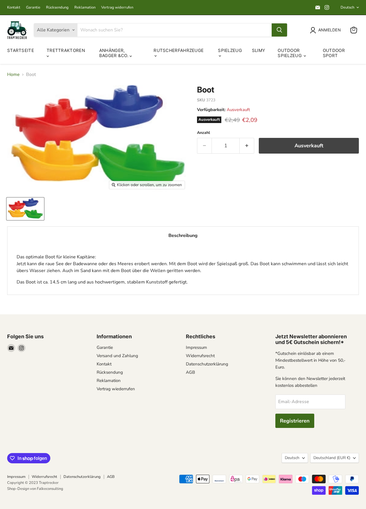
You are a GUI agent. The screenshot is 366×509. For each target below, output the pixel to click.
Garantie (33, 7)
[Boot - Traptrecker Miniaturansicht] (25, 209)
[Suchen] (279, 30)
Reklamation (85, 7)
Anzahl (203, 132)
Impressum (196, 347)
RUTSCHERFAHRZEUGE (179, 50)
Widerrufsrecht (200, 356)
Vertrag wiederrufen (116, 389)
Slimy (258, 50)
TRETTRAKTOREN (66, 50)
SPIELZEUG (230, 50)
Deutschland (331, 457)
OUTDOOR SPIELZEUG (290, 53)
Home (13, 74)
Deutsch (347, 7)
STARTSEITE (20, 50)
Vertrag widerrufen (117, 7)
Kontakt (13, 7)
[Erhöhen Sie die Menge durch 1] (247, 146)
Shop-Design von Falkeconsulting (35, 488)
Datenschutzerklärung (207, 364)
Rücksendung (57, 7)
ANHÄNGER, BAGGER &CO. (114, 53)
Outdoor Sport (334, 53)
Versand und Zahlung (117, 356)
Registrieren (295, 420)
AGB (190, 372)
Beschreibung (183, 235)
